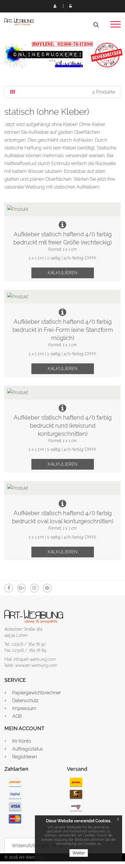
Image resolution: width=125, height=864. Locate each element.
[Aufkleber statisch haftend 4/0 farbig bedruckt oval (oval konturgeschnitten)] (62, 488)
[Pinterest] (47, 588)
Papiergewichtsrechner (36, 692)
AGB (17, 716)
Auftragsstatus (27, 749)
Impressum (24, 708)
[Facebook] (8, 588)
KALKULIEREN (63, 272)
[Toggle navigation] (115, 26)
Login (70, 6)
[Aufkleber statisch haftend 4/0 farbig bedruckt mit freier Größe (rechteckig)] (62, 209)
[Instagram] (34, 588)
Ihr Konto (21, 741)
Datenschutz (25, 700)
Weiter (78, 853)
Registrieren (54, 6)
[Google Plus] (21, 588)
